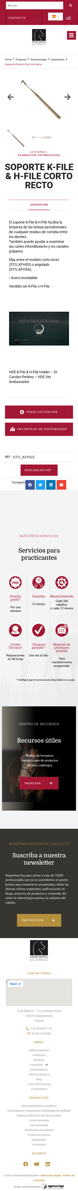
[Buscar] (34, 5)
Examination (58, 59)
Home (8, 59)
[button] (10, 96)
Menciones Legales (51, 1175)
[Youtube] (37, 1164)
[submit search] (71, 5)
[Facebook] (26, 1164)
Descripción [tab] (39, 204)
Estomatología (39, 59)
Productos (21, 59)
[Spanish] (54, 16)
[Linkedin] (48, 1164)
